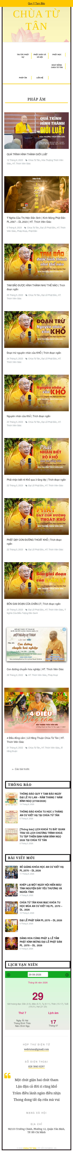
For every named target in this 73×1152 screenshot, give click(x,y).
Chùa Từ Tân (34, 159)
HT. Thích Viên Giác (21, 163)
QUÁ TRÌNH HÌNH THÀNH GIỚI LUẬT (27, 154)
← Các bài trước (20, 769)
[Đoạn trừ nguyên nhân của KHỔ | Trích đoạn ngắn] (36, 329)
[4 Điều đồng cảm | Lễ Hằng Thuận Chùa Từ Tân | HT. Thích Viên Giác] (36, 710)
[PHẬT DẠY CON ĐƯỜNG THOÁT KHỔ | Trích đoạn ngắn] (36, 516)
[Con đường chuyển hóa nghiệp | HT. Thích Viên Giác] (36, 644)
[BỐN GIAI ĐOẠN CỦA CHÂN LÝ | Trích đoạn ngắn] (36, 580)
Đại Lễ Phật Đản (48, 227)
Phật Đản (33, 230)
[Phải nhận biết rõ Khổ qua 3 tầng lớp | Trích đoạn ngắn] (36, 456)
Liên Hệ (39, 78)
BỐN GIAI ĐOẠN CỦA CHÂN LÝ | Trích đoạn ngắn (34, 603)
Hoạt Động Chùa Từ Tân (57, 66)
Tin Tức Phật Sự (23, 56)
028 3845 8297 (36, 1066)
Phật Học (56, 54)
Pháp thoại (22, 230)
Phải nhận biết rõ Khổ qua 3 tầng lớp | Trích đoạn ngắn (36, 479)
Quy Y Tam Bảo (36, 3)
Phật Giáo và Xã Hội (40, 56)
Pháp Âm (23, 78)
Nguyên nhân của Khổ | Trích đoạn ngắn (28, 416)
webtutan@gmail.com (36, 1049)
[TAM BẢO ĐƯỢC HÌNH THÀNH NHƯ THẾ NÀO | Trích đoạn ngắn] (36, 261)
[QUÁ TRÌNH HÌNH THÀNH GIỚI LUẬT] (36, 130)
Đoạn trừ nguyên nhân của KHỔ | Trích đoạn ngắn (34, 352)
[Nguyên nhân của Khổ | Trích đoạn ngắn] (36, 392)
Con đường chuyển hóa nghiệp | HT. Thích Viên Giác (35, 669)
